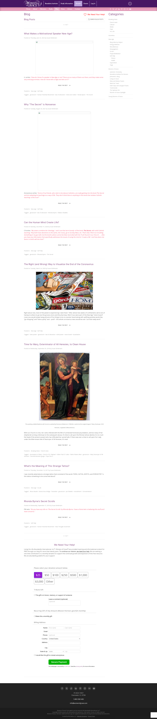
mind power (59, 334)
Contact (77, 9)
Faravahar (54, 491)
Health (113, 60)
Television (43, 9)
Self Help (40, 91)
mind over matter (71, 95)
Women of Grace (113, 69)
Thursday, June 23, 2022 (37, 38)
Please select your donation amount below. (51, 568)
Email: (46, 631)
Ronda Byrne (81, 95)
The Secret (89, 95)
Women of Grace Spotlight (117, 92)
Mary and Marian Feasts (117, 81)
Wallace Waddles (63, 213)
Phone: (45, 635)
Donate (78, 3)
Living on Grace (114, 79)
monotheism (77, 491)
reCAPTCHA (67, 666)
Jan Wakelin (69, 491)
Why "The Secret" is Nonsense (40, 104)
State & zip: (44, 651)
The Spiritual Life (115, 90)
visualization (76, 334)
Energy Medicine (114, 44)
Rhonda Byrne (52, 213)
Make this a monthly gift (44, 616)
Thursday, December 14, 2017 (39, 470)
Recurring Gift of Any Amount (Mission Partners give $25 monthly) (60, 611)
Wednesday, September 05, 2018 (40, 348)
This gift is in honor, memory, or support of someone (54, 595)
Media (111, 27)
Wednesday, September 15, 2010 (40, 505)
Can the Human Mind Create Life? (41, 222)
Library (69, 9)
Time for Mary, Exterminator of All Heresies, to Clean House (55, 344)
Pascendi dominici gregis (37, 456)
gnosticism (33, 95)
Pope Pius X (49, 456)
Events (86, 3)
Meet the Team (114, 83)
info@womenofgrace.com (78, 703)
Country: (45, 639)
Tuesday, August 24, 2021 (38, 109)
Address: (45, 642)
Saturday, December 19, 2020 (39, 227)
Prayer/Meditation (115, 53)
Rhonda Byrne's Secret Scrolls (39, 501)
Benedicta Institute (51, 3)
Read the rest (63, 85)
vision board (68, 334)
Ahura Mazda (34, 491)
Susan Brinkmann (52, 38)
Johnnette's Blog (115, 76)
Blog (56, 9)
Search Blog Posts (96, 19)
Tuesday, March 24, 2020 (37, 268)
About (35, 9)
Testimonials (113, 88)
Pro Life (112, 31)
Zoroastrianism (87, 491)
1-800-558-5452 (78, 699)
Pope (111, 29)
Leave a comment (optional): (58, 599)
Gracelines (111, 35)
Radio (51, 9)
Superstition (113, 63)
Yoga (111, 65)
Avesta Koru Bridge (44, 491)
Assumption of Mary (36, 454)
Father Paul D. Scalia (63, 454)
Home (28, 9)
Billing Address (40, 622)
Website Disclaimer (82, 716)
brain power (33, 334)
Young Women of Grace (115, 96)
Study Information (67, 3)
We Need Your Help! (96, 14)
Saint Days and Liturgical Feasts (119, 85)
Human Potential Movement (45, 95)
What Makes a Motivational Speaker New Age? (48, 33)
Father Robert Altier (76, 454)
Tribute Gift (38, 590)
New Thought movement (62, 526)
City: (46, 648)
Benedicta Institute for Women (119, 74)
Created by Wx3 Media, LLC (69, 716)
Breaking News (35, 451)
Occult (39, 488)
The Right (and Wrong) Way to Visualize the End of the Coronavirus (58, 264)
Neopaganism (114, 49)
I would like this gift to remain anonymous (50, 655)
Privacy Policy (91, 716)
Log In (93, 3)
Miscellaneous (114, 47)
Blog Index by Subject (116, 42)
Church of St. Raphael (49, 454)
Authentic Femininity (116, 72)
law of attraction (60, 95)
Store (63, 9)
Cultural (112, 24)
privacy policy (79, 666)
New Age (33, 91)
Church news (45, 451)
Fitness (113, 58)
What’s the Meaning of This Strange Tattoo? (46, 466)
